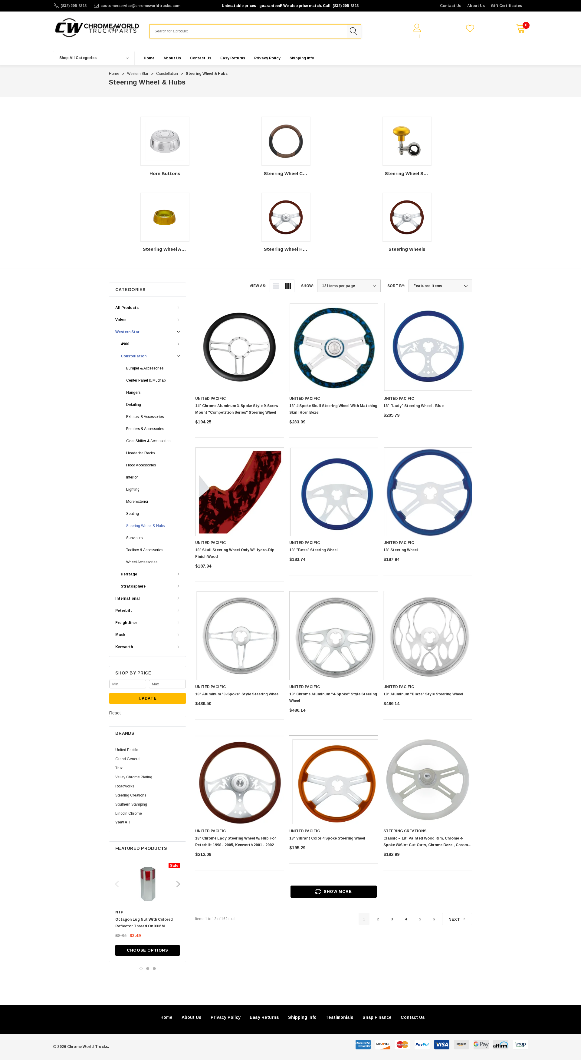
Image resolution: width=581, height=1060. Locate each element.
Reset (115, 713)
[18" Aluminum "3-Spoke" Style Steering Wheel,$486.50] (239, 635)
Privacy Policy (226, 1017)
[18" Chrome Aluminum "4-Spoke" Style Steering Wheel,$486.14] (333, 635)
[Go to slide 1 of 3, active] (141, 968)
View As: (258, 286)
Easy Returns (264, 1017)
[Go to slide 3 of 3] (154, 968)
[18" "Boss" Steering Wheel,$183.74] (333, 491)
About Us (476, 6)
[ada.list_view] (276, 286)
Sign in (409, 36)
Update (148, 698)
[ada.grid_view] (288, 286)
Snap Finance (377, 1017)
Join (426, 36)
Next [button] (178, 884)
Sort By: (396, 286)
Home (166, 1017)
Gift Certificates (506, 6)
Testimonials (339, 1017)
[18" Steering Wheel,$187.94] (427, 491)
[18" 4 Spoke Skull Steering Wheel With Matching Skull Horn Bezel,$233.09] (333, 347)
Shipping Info (302, 1017)
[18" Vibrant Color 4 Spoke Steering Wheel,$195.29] (333, 779)
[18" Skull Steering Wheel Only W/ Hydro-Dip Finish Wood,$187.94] (239, 491)
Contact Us (450, 6)
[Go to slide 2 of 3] (147, 968)
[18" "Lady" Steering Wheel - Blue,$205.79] (427, 347)
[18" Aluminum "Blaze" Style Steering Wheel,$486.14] (427, 635)
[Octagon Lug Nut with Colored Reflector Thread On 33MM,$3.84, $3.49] (147, 884)
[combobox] (248, 31)
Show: (307, 286)
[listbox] (440, 286)
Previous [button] (117, 884)
